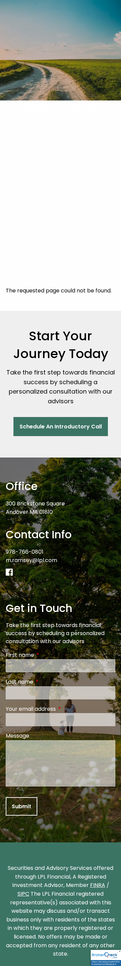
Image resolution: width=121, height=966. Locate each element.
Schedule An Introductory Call (60, 426)
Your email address (58, 709)
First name (47, 655)
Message (17, 736)
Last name (46, 682)
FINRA (97, 885)
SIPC (23, 894)
